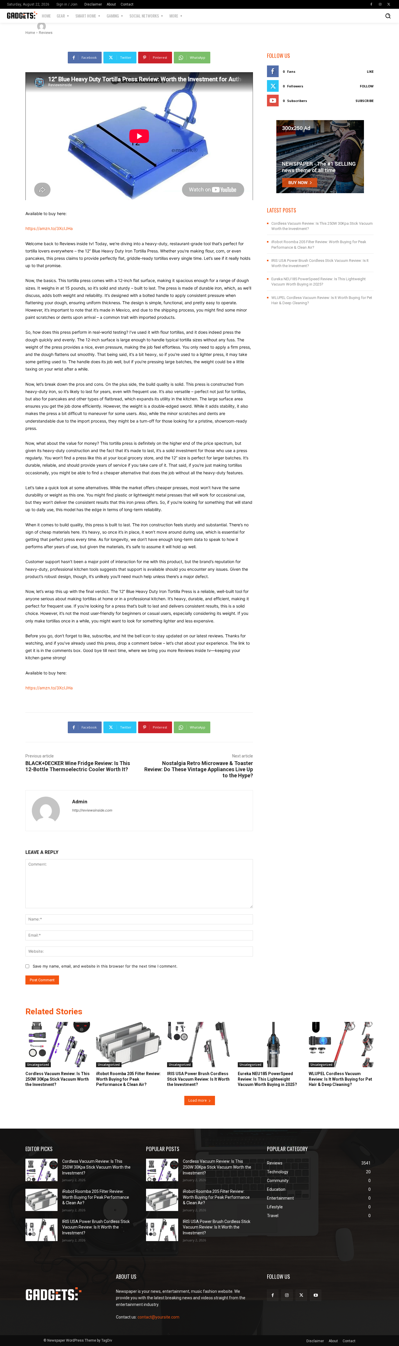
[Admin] (42, 26)
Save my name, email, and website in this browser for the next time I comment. (105, 966)
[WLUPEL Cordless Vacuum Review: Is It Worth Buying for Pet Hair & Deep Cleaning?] (341, 1045)
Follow (367, 86)
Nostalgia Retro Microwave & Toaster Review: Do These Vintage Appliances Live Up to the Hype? (198, 769)
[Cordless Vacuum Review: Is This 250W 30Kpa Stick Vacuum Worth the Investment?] (57, 1045)
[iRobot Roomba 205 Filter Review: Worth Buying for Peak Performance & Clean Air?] (128, 1045)
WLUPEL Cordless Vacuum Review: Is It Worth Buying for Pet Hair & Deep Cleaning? (340, 1079)
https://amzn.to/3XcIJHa (49, 228)
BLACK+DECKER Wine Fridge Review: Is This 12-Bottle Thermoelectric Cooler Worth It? (77, 766)
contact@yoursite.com (158, 1317)
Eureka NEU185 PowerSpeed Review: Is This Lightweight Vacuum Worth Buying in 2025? (267, 1079)
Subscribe (364, 100)
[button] (388, 16)
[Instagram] (380, 4)
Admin (58, 26)
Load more (197, 1100)
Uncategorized (38, 1065)
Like (370, 71)
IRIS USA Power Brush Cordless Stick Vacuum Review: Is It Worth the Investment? (198, 1079)
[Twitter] (389, 4)
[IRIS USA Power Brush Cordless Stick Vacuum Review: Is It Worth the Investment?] (199, 1045)
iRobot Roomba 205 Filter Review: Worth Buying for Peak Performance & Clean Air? (128, 1079)
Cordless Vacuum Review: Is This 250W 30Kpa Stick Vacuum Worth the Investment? (57, 1079)
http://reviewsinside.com (92, 810)
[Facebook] (371, 4)
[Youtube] (315, 1295)
